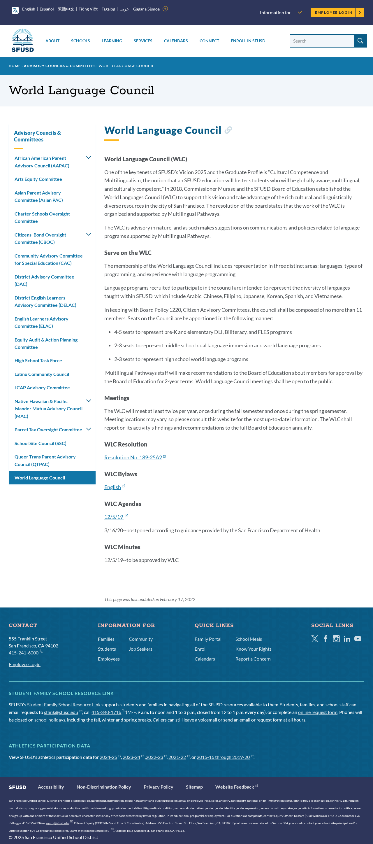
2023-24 (131, 757)
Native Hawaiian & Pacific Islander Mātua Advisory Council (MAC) (48, 408)
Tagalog (108, 8)
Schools (80, 40)
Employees (109, 658)
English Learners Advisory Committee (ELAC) (41, 322)
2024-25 (108, 757)
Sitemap (194, 786)
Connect (209, 40)
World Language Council (40, 477)
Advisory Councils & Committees (60, 66)
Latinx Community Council (42, 374)
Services (143, 40)
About (52, 40)
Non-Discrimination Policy (104, 786)
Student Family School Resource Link (64, 704)
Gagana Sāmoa (146, 8)
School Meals (248, 639)
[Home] (23, 41)
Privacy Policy (158, 786)
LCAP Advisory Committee (42, 387)
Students (107, 649)
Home (15, 66)
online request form (317, 712)
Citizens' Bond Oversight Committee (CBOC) (40, 238)
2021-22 (177, 757)
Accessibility (51, 786)
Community (141, 639)
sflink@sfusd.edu (61, 712)
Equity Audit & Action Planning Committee (46, 343)
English (28, 8)
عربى (124, 8)
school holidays (49, 719)
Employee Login (334, 12)
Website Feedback (234, 786)
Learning (112, 40)
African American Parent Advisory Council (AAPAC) (42, 161)
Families (106, 639)
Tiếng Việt (88, 8)
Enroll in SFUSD (248, 40)
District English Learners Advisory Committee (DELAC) (45, 301)
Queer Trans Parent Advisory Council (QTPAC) (45, 460)
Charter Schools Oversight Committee (42, 217)
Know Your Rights (253, 649)
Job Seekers (140, 649)
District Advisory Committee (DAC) (44, 280)
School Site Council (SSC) (40, 443)
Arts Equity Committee (38, 179)
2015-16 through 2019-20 (223, 757)
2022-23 (154, 757)
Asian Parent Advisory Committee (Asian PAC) (39, 196)
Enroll (201, 649)
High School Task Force (38, 360)
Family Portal (208, 639)
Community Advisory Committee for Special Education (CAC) (49, 259)
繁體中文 (66, 8)
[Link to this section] (228, 131)
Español (47, 8)
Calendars (176, 40)
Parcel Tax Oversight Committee (48, 429)
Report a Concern (253, 658)
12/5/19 (114, 517)
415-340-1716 (106, 712)
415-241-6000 (23, 652)
